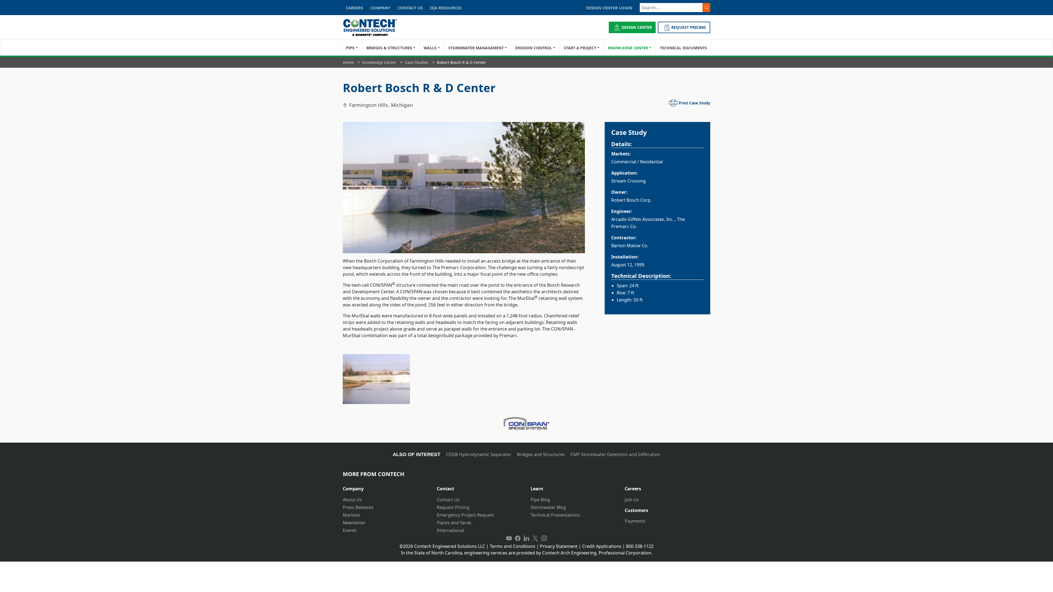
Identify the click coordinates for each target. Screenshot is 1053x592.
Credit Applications (601, 546)
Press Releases (358, 507)
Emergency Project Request (465, 515)
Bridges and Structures (541, 454)
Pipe (350, 47)
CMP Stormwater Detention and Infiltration (615, 454)
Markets (351, 515)
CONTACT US (410, 7)
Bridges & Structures (389, 47)
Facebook (518, 539)
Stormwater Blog (548, 507)
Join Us (632, 500)
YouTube (509, 539)
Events (349, 530)
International (450, 530)
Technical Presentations (555, 515)
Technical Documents (683, 47)
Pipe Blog (540, 500)
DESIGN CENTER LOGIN (609, 7)
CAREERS (354, 7)
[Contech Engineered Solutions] (373, 27)
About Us (352, 500)
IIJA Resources (446, 7)
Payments (635, 521)
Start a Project (580, 47)
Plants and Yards (454, 523)
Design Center (637, 27)
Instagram (544, 539)
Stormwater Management (476, 47)
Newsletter (354, 523)
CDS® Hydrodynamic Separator (478, 454)
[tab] (386, 486)
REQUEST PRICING (688, 27)
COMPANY (380, 7)
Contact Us (448, 500)
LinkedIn (526, 539)
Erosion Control (533, 47)
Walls (430, 47)
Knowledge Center (628, 47)
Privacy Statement (559, 546)
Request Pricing (453, 507)
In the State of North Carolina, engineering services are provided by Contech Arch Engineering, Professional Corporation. (526, 553)
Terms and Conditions (512, 546)
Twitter (535, 539)
